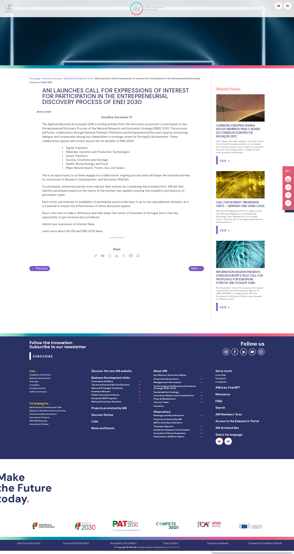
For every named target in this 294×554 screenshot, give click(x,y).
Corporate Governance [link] (166, 379)
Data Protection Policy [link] (29, 543)
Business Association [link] (40, 378)
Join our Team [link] (161, 402)
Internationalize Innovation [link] (43, 414)
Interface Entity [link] (38, 388)
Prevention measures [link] (217, 543)
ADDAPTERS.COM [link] (172, 547)
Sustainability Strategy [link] (166, 392)
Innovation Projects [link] (40, 417)
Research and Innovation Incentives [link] (48, 410)
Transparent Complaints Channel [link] (265, 543)
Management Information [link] (167, 382)
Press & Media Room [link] (164, 398)
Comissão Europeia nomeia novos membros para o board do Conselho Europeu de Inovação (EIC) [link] (238, 131)
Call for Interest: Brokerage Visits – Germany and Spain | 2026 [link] (240, 204)
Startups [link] (34, 381)
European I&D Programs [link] (104, 398)
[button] (9, 8)
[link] (95, 256)
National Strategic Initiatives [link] (107, 388)
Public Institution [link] (38, 391)
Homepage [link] (34, 78)
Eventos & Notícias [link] (52, 78)
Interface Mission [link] (100, 391)
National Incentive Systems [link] (106, 401)
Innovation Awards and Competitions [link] (173, 395)
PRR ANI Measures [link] (38, 420)
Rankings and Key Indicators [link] (168, 415)
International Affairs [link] (102, 381)
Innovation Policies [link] (39, 424)
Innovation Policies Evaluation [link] (169, 433)
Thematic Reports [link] (163, 426)
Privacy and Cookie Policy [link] (76, 543)
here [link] (91, 224)
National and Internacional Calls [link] (46, 407)
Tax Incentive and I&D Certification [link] (111, 384)
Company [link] (35, 384)
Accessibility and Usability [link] (123, 543)
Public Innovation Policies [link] (105, 394)
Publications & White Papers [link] (169, 436)
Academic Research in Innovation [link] (171, 429)
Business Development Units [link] (78, 78)
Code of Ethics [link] (170, 543)
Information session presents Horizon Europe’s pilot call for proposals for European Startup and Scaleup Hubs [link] (239, 277)
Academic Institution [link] (40, 374)
